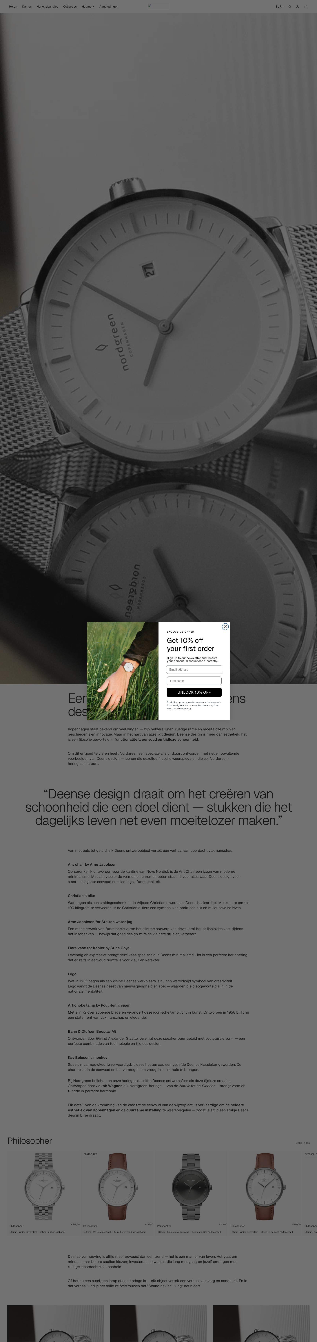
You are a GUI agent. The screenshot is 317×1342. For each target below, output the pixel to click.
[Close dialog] (225, 626)
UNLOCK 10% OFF (194, 692)
